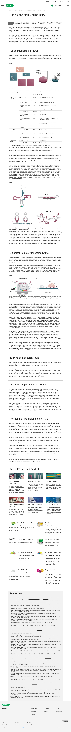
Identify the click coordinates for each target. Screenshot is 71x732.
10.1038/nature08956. (32, 608)
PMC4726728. (23, 642)
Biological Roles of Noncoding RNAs (26, 23)
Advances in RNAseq (34, 481)
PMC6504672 (47, 658)
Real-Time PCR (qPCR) (35, 504)
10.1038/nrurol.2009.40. (15, 623)
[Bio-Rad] (6, 705)
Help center (33, 714)
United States (65, 721)
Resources (15, 10)
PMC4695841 (39, 630)
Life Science (21, 10)
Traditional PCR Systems (25, 539)
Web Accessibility (18, 724)
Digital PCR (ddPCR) (52, 504)
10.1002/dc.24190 (24, 690)
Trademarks (17, 722)
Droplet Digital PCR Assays (53, 570)
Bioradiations (33, 711)
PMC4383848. (31, 620)
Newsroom (46, 711)
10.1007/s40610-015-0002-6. (25, 605)
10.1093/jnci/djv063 (14, 667)
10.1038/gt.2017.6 (21, 687)
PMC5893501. (45, 599)
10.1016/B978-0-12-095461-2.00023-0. (42, 602)
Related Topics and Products (59, 23)
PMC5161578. (36, 639)
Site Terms (29, 722)
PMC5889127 (34, 684)
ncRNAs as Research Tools (34, 23)
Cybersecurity (4, 724)
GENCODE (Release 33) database (39, 234)
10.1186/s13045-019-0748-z (18, 697)
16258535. (24, 648)
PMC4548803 (32, 651)
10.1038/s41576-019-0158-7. (23, 645)
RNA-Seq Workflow (51, 481)
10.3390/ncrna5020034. (15, 617)
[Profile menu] (63, 5)
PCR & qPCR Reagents (25, 552)
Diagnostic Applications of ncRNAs (42, 23)
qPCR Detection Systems (52, 539)
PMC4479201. (36, 605)
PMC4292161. (38, 636)
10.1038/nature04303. (15, 648)
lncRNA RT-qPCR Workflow (25, 523)
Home (10, 10)
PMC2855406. (42, 608)
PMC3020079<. (28, 633)
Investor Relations (59, 711)
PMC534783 (26, 664)
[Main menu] (2, 5)
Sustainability (46, 708)
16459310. (27, 614)
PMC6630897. (26, 617)
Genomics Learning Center (30, 10)
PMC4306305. (16, 674)
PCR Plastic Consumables (53, 552)
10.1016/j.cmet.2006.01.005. (16, 614)
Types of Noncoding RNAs (18, 23)
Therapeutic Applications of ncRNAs (51, 23)
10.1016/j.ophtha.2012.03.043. (16, 671)
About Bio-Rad (34, 708)
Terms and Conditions (31, 724)
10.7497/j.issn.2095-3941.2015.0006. (18, 620)
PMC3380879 (37, 661)
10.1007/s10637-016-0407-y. (34, 599)
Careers (57, 708)
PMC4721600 (28, 677)
